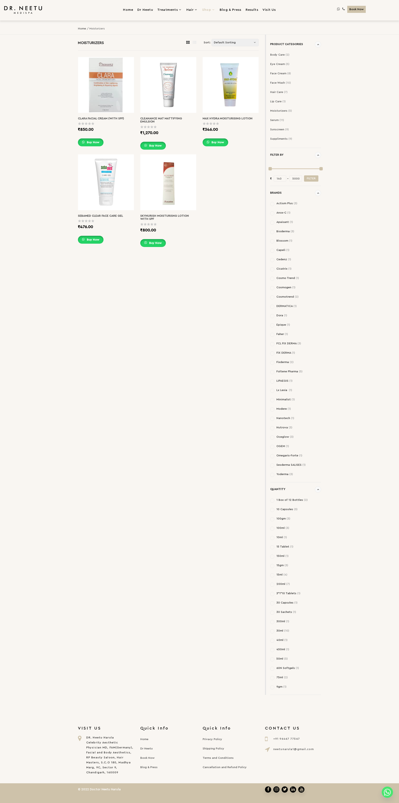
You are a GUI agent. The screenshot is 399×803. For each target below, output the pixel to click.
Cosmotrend (287, 296)
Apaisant (284, 222)
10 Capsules (287, 509)
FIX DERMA (285, 352)
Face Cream (280, 73)
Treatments (167, 9)
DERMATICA (286, 306)
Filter (311, 178)
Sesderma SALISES (291, 464)
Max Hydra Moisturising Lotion (227, 118)
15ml (281, 574)
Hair (190, 9)
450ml (282, 649)
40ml (282, 640)
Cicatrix (284, 268)
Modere (283, 408)
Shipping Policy (213, 748)
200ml (283, 584)
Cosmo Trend (287, 278)
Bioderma (285, 231)
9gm (281, 686)
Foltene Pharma (289, 371)
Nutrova (284, 427)
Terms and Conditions (218, 758)
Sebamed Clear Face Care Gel (100, 215)
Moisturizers (281, 110)
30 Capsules (287, 602)
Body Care (279, 54)
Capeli (282, 250)
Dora (281, 315)
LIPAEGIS (284, 380)
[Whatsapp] (387, 792)
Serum (277, 120)
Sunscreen (279, 129)
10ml (281, 537)
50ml (282, 658)
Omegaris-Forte (289, 455)
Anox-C (283, 212)
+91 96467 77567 (286, 738)
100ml (282, 528)
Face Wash (280, 82)
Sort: (207, 42)
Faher (282, 334)
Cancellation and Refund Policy (225, 767)
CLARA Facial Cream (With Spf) (101, 118)
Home (82, 28)
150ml (282, 556)
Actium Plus (286, 203)
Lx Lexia (284, 390)
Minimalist (285, 399)
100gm (283, 518)
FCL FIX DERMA (288, 343)
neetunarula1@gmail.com (293, 749)
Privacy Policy (212, 739)
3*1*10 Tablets (288, 593)
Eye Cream (279, 64)
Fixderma (285, 362)
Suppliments (281, 138)
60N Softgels (287, 668)
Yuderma (284, 474)
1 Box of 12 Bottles (292, 500)
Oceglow (285, 436)
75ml (282, 677)
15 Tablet (284, 546)
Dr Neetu (146, 748)
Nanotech (285, 418)
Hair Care (279, 92)
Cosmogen (286, 287)
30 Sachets (286, 612)
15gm (282, 565)
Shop (206, 9)
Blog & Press (149, 767)
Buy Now (92, 142)
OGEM (282, 446)
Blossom (284, 240)
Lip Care (278, 101)
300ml (282, 621)
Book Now (356, 9)
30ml (282, 630)
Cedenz (283, 259)
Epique (283, 324)
